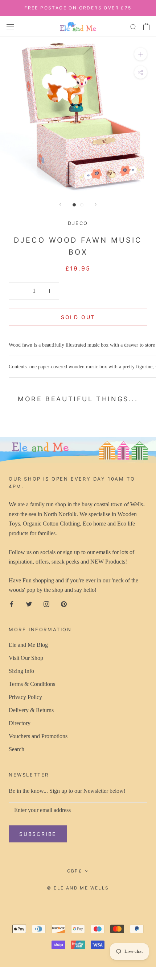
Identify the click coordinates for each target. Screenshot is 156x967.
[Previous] (60, 204)
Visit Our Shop (26, 658)
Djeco (78, 223)
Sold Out (78, 317)
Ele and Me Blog (28, 645)
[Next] (95, 204)
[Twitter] (29, 603)
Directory (19, 723)
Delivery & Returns (31, 710)
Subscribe (37, 834)
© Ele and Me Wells (78, 888)
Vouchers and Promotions (38, 736)
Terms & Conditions (32, 684)
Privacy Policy (25, 697)
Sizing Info (21, 671)
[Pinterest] (64, 603)
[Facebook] (12, 603)
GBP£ (75, 871)
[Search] (133, 26)
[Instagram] (46, 603)
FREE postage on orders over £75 (77, 8)
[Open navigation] (10, 26)
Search (16, 749)
